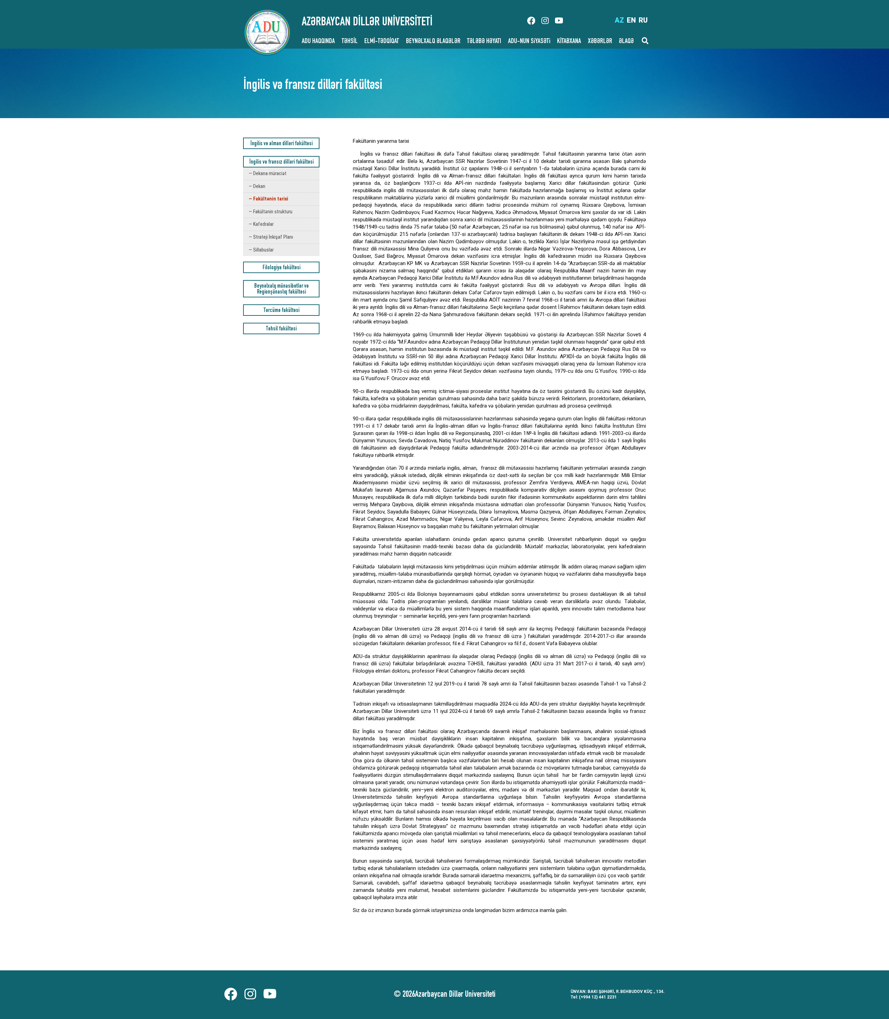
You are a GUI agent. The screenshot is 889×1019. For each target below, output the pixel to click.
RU (643, 20)
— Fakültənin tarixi (268, 199)
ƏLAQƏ (626, 41)
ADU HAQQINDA (318, 41)
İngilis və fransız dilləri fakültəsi (281, 162)
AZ (619, 20)
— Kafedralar (261, 224)
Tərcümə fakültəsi (281, 311)
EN (631, 20)
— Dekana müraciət (267, 173)
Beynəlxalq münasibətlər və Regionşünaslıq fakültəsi (281, 289)
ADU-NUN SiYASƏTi (529, 41)
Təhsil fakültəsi (281, 329)
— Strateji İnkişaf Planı (271, 237)
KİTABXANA (569, 41)
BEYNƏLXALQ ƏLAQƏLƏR (433, 41)
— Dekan (257, 186)
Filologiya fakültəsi (281, 268)
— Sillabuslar (261, 250)
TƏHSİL (350, 41)
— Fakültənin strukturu (270, 211)
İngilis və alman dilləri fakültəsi (281, 144)
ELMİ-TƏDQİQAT (381, 41)
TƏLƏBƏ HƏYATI (484, 41)
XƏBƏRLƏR (600, 41)
